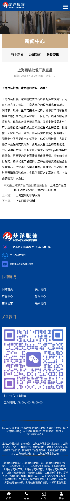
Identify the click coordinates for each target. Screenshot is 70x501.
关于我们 (40, 289)
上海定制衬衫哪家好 (28, 195)
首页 (8, 498)
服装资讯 (52, 54)
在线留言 (7, 303)
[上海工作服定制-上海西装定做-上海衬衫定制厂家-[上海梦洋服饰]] (13, 5)
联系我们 (40, 303)
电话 (26, 498)
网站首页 (7, 289)
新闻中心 (40, 296)
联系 (61, 498)
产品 (43, 498)
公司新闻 (35, 54)
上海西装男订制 (25, 200)
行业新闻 (17, 54)
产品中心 (7, 296)
